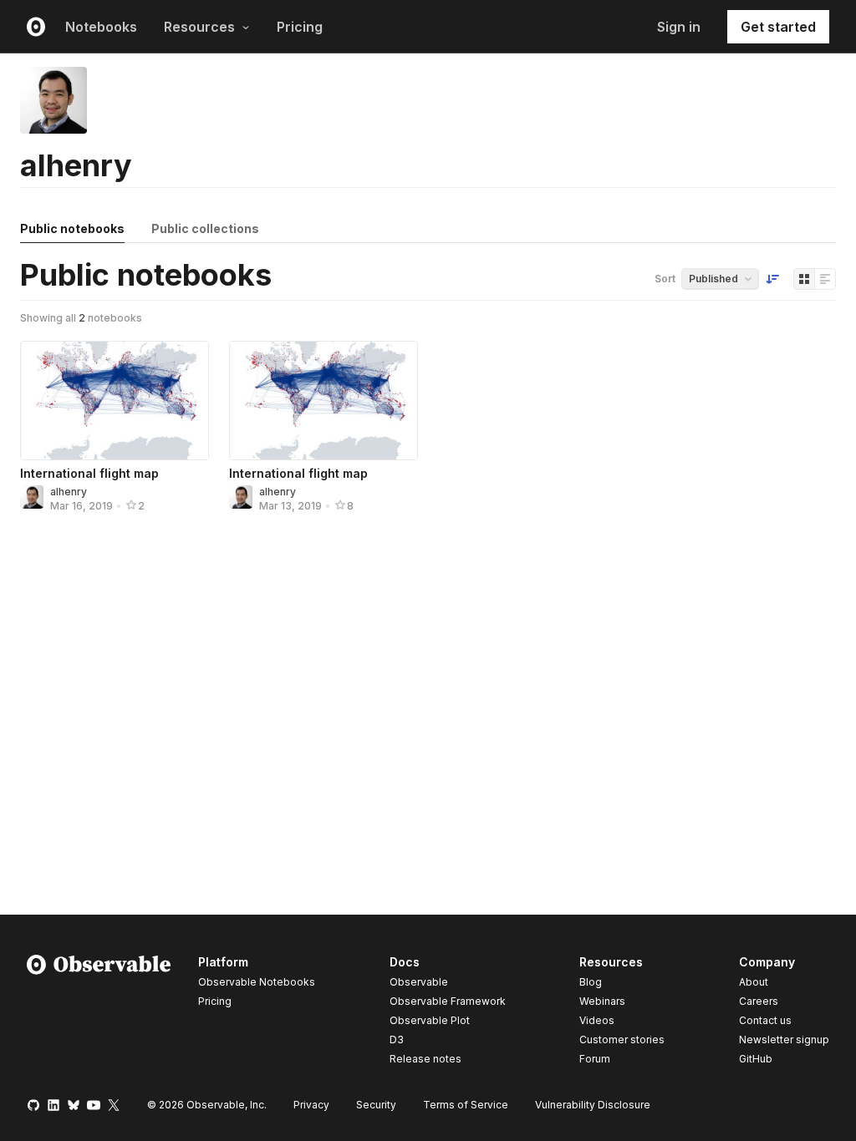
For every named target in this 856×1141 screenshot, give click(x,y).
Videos (596, 1020)
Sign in (679, 26)
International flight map (89, 473)
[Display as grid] (804, 279)
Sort (665, 278)
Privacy (311, 1104)
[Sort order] (772, 279)
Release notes (425, 1058)
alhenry (68, 491)
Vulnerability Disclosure (592, 1104)
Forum (594, 1058)
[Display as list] (825, 279)
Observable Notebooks (256, 982)
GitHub (755, 1058)
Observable (419, 982)
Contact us (765, 1021)
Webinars (602, 1001)
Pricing (300, 26)
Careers (758, 1001)
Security (376, 1104)
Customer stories (622, 1039)
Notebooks (101, 26)
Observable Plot (430, 1020)
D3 (397, 1039)
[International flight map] (114, 400)
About (753, 982)
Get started (778, 26)
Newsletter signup (784, 1040)
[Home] (99, 1013)
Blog (590, 982)
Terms (465, 1104)
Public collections (205, 228)
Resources (199, 26)
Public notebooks (72, 228)
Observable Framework (448, 1001)
